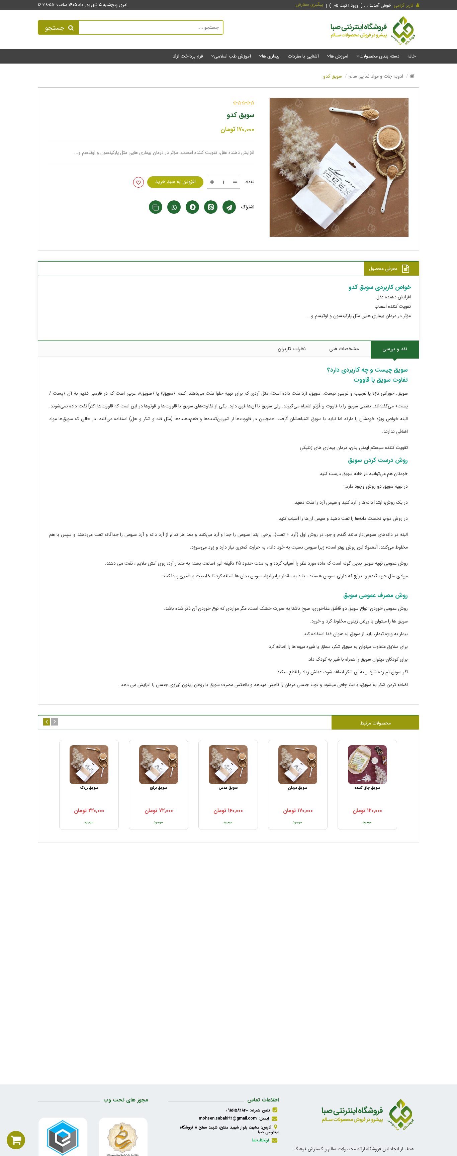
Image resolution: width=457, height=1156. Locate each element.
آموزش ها (339, 56)
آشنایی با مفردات (303, 56)
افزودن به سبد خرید (175, 182)
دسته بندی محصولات (379, 56)
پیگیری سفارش (309, 4)
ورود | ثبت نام (347, 5)
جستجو (54, 28)
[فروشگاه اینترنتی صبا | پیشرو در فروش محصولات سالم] (373, 31)
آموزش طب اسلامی (232, 56)
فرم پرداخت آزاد (188, 56)
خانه (411, 56)
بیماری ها (271, 56)
